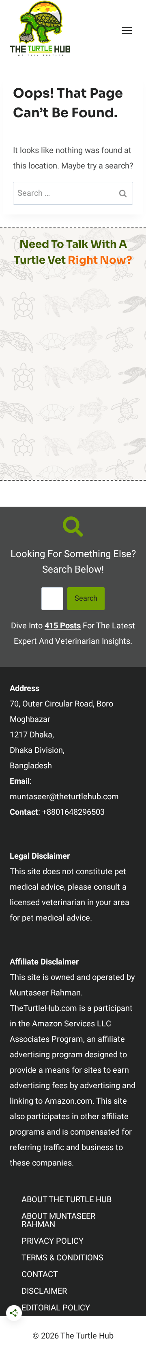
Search (86, 598)
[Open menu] (126, 30)
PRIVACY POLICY (52, 1241)
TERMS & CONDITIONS (62, 1258)
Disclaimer (44, 1291)
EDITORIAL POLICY (55, 1308)
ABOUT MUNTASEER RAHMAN (58, 1220)
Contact (39, 1274)
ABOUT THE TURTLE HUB (66, 1199)
